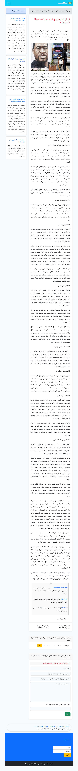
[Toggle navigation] (8, 3)
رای (40, 645)
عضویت (67, 755)
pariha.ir (64, 607)
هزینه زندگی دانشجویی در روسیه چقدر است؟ (18, 19)
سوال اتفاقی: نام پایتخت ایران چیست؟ (58, 704)
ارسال (67, 714)
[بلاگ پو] (65, 3)
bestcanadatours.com (60, 588)
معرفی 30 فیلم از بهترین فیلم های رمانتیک (17, 141)
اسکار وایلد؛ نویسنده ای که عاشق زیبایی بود (16, 60)
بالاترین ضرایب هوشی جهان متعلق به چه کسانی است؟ (17, 100)
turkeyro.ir (63, 599)
